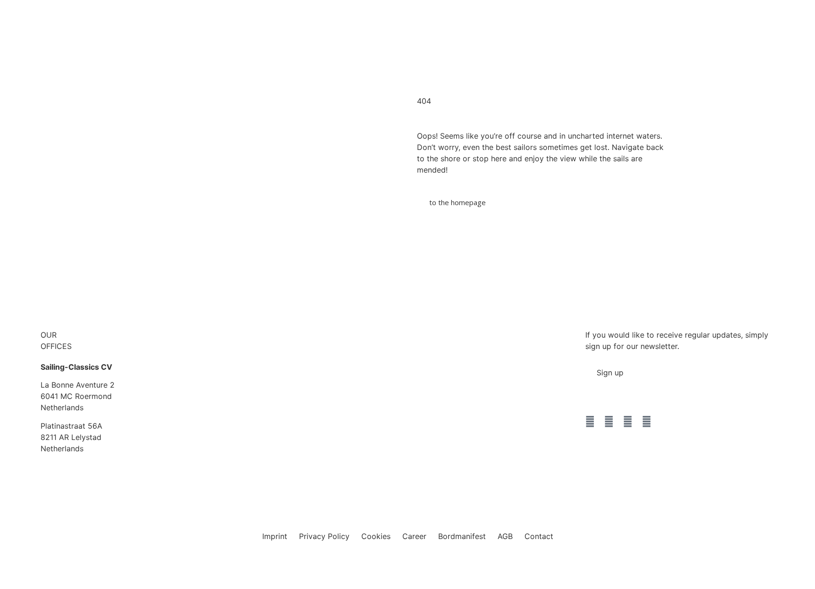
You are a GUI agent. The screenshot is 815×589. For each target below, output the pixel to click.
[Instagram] (609, 421)
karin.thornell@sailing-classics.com (449, 357)
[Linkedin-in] (646, 421)
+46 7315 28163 (416, 346)
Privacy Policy (324, 536)
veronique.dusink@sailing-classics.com (456, 398)
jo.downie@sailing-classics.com (245, 357)
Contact (538, 536)
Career (414, 536)
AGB (505, 536)
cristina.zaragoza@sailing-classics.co (255, 398)
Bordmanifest (462, 536)
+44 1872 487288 (221, 346)
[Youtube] (627, 421)
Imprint (274, 536)
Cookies (376, 536)
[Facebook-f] (590, 421)
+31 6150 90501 (416, 386)
